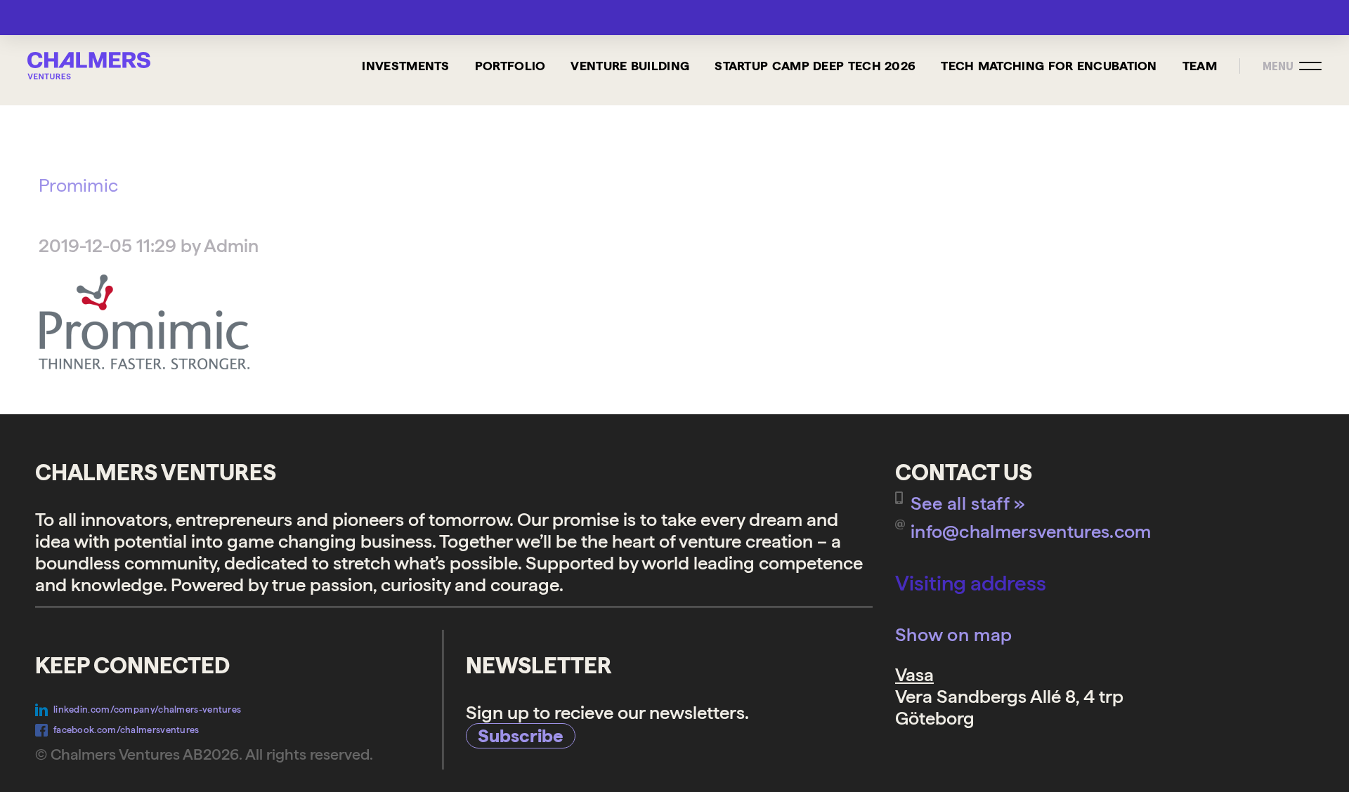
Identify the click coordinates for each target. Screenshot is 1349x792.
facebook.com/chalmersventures (126, 730)
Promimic (78, 185)
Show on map (953, 634)
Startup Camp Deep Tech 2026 (815, 65)
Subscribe (520, 735)
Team (1199, 65)
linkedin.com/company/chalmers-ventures (147, 709)
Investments (405, 65)
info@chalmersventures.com (1031, 531)
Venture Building (630, 65)
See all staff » (968, 503)
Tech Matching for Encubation (1048, 65)
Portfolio (510, 65)
